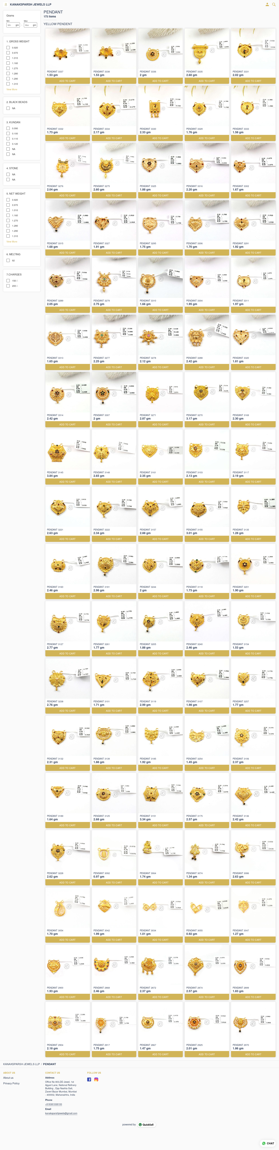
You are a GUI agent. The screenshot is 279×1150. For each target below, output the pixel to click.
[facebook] (89, 1079)
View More (11, 89)
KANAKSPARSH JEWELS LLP (30, 4)
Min (8, 20)
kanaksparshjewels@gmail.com (61, 1113)
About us (8, 1077)
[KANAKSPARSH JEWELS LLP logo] (5, 4)
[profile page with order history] (267, 4)
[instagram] (96, 1079)
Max (26, 20)
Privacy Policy (11, 1083)
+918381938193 (53, 1104)
